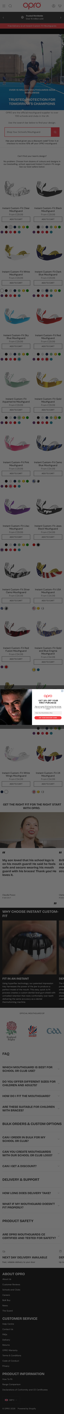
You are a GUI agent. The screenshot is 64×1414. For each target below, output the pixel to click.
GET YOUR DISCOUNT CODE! (48, 717)
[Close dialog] (62, 691)
